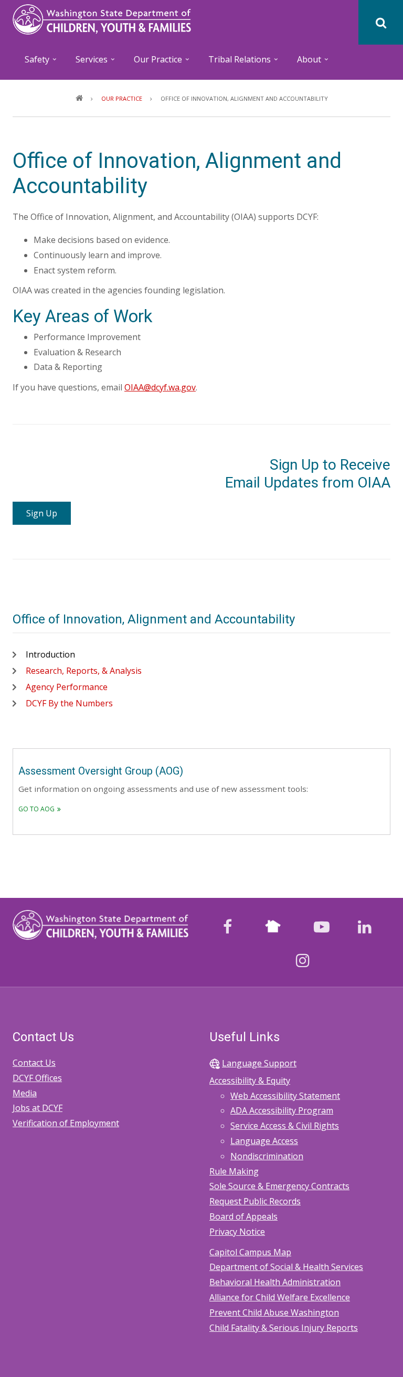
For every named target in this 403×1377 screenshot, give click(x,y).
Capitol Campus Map (250, 1252)
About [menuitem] (303, 63)
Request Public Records (255, 1201)
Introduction (50, 654)
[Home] (102, 18)
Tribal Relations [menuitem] (234, 63)
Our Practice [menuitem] (152, 63)
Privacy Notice (237, 1231)
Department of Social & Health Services (286, 1267)
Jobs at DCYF (37, 1108)
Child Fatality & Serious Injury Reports (283, 1327)
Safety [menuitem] (31, 63)
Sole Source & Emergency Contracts (279, 1186)
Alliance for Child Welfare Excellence (279, 1297)
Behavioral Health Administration (275, 1282)
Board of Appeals (243, 1216)
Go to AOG (36, 808)
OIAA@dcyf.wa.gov (160, 387)
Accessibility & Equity (249, 1080)
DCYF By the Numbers (69, 703)
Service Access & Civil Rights (284, 1125)
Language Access (264, 1141)
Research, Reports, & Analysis (84, 670)
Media (25, 1093)
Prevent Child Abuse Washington (274, 1312)
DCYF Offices (37, 1078)
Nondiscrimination (266, 1156)
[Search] (380, 22)
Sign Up (41, 513)
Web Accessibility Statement (285, 1095)
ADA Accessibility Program (281, 1110)
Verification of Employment (66, 1123)
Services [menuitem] (86, 63)
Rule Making (234, 1171)
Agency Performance (67, 687)
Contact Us (34, 1062)
